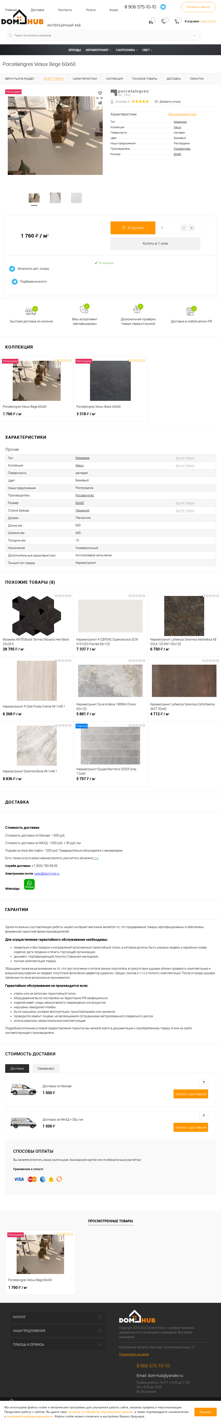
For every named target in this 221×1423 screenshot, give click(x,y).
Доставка (17, 1068)
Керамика (180, 121)
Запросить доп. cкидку (33, 268)
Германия (82, 510)
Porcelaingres (182, 148)
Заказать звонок (198, 7)
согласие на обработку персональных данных (100, 1412)
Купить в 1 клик (155, 243)
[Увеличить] (55, 135)
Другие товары (185, 458)
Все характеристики (183, 114)
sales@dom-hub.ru (47, 873)
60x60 (177, 154)
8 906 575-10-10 (140, 7)
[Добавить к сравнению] (100, 103)
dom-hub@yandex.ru (165, 1375)
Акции (113, 10)
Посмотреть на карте (134, 1354)
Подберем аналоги (33, 281)
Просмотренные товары (110, 1221)
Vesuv (177, 127)
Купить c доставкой (190, 1094)
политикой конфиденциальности (30, 1416)
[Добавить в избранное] (100, 93)
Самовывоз (46, 1068)
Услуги (91, 10)
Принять (206, 1412)
